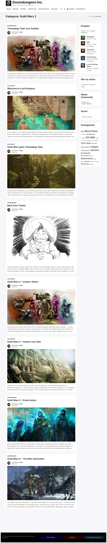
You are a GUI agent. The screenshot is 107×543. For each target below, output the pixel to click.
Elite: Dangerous (89, 140)
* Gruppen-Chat (85, 102)
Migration (87, 150)
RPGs (88, 42)
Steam (95, 158)
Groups (9, 9)
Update (87, 161)
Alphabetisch (84, 32)
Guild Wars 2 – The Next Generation (25, 458)
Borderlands (83, 134)
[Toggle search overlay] (61, 9)
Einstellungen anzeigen (94, 537)
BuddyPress (90, 134)
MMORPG (95, 150)
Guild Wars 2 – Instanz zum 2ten (24, 341)
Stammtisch (90, 49)
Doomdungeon (11, 25)
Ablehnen (72, 537)
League (94, 146)
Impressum (54, 9)
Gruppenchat (95, 140)
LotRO (83, 150)
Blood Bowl (91, 131)
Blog (82, 131)
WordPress (85, 164)
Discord (83, 140)
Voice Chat (92, 161)
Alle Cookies (50, 537)
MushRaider (86, 153)
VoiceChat (97, 161)
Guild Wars (86, 143)
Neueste (83, 31)
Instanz (87, 147)
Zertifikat (91, 164)
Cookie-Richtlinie (43, 9)
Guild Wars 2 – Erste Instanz (22, 400)
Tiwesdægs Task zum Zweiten (23, 28)
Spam (91, 155)
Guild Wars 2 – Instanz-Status (22, 281)
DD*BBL (23, 9)
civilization (83, 138)
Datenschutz (32, 9)
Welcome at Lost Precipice (21, 88)
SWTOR (82, 161)
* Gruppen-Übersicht (86, 103)
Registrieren (82, 9)
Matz (21, 32)
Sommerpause (85, 155)
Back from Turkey (16, 205)
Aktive (88, 31)
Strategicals (90, 37)
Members (16, 9)
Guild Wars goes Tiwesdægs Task (25, 147)
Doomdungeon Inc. (27, 2)
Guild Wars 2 (11, 85)
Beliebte (93, 31)
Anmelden (72, 9)
